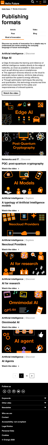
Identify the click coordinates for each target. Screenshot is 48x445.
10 (27, 376)
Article (13, 30)
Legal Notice (7, 426)
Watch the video (10, 93)
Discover (30, 53)
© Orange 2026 (8, 439)
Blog (35, 34)
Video (35, 30)
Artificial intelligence (12, 53)
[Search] (32, 1)
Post (13, 34)
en (40, 1)
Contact (5, 417)
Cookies (5, 435)
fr (37, 1)
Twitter (6, 389)
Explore (30, 198)
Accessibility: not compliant (14, 421)
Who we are (7, 413)
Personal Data (8, 430)
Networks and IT (10, 159)
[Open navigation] (44, 1)
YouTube (20, 389)
